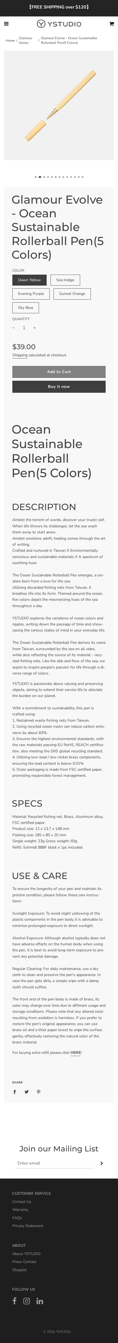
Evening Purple (31, 293)
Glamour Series (25, 40)
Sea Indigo (65, 280)
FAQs (17, 1217)
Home (10, 40)
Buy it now (59, 386)
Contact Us (21, 1201)
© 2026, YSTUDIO (57, 1332)
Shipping (19, 355)
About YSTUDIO (26, 1253)
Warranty (20, 1209)
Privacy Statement (27, 1225)
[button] (36, 177)
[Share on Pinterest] (38, 1092)
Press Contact (24, 1261)
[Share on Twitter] (26, 1092)
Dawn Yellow (29, 280)
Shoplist (19, 1269)
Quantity (21, 319)
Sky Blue (25, 307)
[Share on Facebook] (16, 1092)
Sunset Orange (72, 293)
